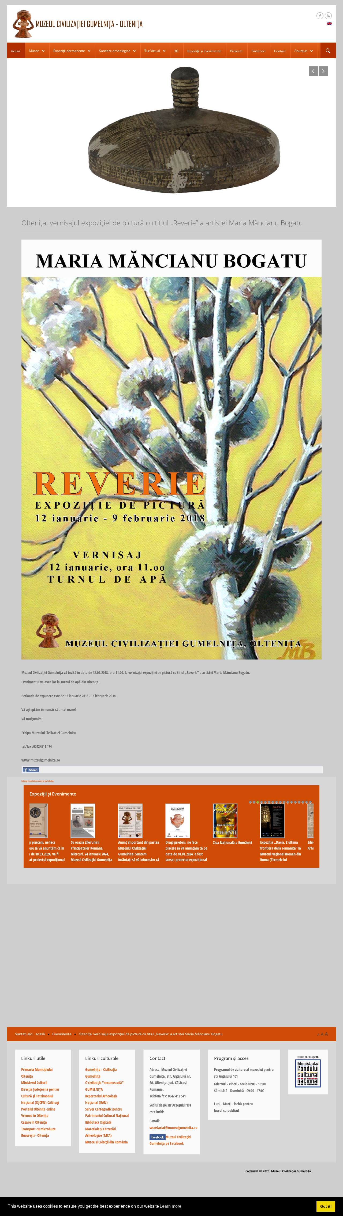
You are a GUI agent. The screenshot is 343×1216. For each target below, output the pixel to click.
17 (310, 802)
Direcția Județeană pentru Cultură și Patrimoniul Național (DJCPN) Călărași (40, 1096)
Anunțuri (300, 50)
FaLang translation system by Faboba (37, 780)
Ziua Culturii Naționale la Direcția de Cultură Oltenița (146, 831)
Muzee (34, 50)
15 (302, 802)
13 (295, 802)
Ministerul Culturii (34, 1082)
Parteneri (258, 51)
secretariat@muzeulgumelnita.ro (173, 1127)
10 (284, 802)
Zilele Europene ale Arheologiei (92, 845)
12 (291, 802)
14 (299, 802)
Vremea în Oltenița (35, 1115)
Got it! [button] (326, 1206)
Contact (280, 51)
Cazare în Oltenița (34, 1122)
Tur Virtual (152, 50)
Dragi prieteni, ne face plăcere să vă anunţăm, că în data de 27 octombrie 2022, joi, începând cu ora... (195, 851)
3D (176, 51)
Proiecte (236, 51)
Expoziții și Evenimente (204, 51)
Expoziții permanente (69, 50)
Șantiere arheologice (114, 50)
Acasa (15, 51)
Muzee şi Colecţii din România (106, 1142)
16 (306, 802)
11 (287, 802)
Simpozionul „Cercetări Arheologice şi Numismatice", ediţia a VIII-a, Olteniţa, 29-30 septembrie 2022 (289, 854)
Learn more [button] (170, 1206)
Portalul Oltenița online (38, 1109)
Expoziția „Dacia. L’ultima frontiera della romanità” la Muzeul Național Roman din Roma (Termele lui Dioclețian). (52, 854)
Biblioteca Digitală (98, 1122)
